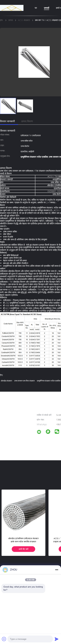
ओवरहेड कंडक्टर (6, 380)
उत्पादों (46, 7)
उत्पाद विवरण (27, 121)
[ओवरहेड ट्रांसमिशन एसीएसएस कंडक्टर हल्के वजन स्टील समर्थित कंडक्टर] (23, 512)
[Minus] (56, 570)
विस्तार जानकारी (7, 121)
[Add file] (4, 638)
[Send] (56, 638)
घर (36, 7)
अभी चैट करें (23, 549)
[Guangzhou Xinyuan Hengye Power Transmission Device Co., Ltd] (41, 432)
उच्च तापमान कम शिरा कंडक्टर (24, 380)
